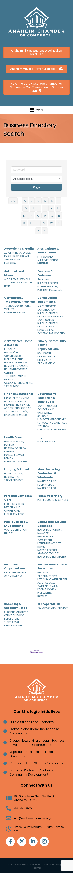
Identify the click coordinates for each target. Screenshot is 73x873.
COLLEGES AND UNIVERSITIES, (45, 411)
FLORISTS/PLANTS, (14, 359)
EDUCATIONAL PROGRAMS (51, 429)
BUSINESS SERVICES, (48, 283)
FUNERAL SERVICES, (14, 455)
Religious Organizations (14, 566)
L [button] (57, 208)
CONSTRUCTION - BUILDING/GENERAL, (48, 311)
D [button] (45, 201)
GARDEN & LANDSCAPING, (18, 383)
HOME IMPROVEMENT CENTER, (15, 371)
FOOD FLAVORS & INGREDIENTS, (47, 591)
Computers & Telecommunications (19, 300)
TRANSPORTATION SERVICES (52, 608)
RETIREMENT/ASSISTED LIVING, (49, 545)
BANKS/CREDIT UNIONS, (17, 398)
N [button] (31, 216)
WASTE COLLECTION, (15, 529)
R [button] (59, 216)
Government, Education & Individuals (47, 398)
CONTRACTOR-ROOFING (51, 333)
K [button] (51, 208)
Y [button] (38, 230)
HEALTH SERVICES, (14, 441)
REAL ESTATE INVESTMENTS (52, 556)
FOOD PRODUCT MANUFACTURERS (47, 486)
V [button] (44, 223)
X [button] (58, 223)
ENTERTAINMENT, (46, 256)
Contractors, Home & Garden (18, 343)
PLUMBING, (10, 349)
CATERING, (43, 586)
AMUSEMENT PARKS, (48, 260)
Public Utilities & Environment (16, 524)
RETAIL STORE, (12, 618)
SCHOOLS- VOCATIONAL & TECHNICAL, (52, 424)
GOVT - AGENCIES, (47, 406)
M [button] (24, 216)
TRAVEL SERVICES (13, 480)
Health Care (13, 437)
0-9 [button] (13, 201)
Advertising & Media (19, 249)
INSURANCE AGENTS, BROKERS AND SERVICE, (17, 403)
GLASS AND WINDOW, (16, 362)
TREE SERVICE (11, 386)
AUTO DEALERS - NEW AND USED (18, 284)
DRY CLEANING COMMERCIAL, (12, 509)
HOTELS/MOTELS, (13, 473)
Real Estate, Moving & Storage (51, 524)
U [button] (37, 223)
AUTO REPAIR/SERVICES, (17, 279)
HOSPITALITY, (11, 477)
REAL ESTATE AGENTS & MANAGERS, (50, 531)
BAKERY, (54, 586)
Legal (41, 437)
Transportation (48, 604)
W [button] (51, 223)
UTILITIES (9, 533)
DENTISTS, (9, 444)
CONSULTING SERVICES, (50, 316)
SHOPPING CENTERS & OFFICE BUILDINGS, (16, 614)
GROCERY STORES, (47, 576)
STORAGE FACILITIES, (48, 553)
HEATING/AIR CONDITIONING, (12, 354)
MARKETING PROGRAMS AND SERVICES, (17, 257)
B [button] (31, 201)
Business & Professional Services (46, 275)
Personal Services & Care (18, 498)
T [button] (31, 223)
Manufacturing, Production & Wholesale (49, 473)
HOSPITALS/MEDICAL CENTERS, (15, 449)
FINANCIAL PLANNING (15, 415)
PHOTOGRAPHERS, (14, 504)
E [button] (52, 201)
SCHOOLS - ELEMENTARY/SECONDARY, (51, 418)
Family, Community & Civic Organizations (51, 345)
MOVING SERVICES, (47, 550)
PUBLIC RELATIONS (14, 514)
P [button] (45, 216)
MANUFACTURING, (47, 481)
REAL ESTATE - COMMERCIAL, (45, 538)
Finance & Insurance (19, 394)
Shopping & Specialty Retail (15, 606)
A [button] (25, 201)
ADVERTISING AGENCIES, (17, 252)
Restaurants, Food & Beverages (52, 566)
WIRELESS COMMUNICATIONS (14, 311)
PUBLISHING (10, 263)
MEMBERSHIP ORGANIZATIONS (46, 361)
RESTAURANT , (45, 572)
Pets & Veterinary (49, 496)
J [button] (45, 208)
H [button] (33, 208)
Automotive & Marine (14, 273)
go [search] (38, 187)
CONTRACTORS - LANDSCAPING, (47, 328)
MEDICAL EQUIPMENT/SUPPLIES (15, 460)
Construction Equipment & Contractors (47, 302)
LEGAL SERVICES (46, 441)
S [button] (24, 223)
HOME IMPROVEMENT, (16, 366)
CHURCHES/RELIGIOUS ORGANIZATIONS (16, 574)
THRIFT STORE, (12, 622)
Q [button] (52, 216)
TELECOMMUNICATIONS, (17, 306)
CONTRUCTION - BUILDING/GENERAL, (48, 321)
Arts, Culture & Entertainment (48, 250)
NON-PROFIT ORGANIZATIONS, (46, 355)
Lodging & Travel (16, 469)
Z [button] (44, 230)
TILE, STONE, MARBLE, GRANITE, (15, 377)
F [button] (58, 201)
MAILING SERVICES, (47, 286)
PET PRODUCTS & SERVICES (52, 500)
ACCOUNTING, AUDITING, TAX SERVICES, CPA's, (18, 410)
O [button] (38, 216)
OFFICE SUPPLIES (13, 625)
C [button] (38, 201)
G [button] (26, 208)
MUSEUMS (42, 263)
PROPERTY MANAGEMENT (51, 290)
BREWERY (42, 596)
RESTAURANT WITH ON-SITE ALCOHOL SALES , (52, 581)
